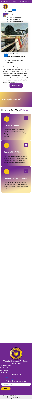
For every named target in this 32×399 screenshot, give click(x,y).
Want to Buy (16, 85)
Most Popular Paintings (16, 17)
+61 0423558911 (5, 377)
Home (10, 11)
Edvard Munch (20, 56)
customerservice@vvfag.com (10, 379)
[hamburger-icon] (14, 10)
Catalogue (11, 14)
